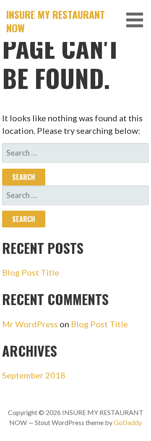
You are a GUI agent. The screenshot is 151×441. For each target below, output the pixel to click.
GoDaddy (128, 422)
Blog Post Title (30, 272)
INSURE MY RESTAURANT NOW (55, 21)
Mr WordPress (30, 324)
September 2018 (33, 375)
